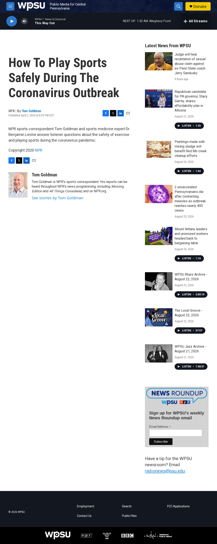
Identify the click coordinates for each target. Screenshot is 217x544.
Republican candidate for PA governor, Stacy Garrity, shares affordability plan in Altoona (191, 101)
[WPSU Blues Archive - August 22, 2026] (158, 281)
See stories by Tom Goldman (57, 197)
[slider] (31, 21)
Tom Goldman (31, 111)
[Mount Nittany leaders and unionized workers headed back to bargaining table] (158, 236)
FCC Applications (178, 506)
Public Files (129, 515)
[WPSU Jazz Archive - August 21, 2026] (158, 353)
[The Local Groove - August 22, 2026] (158, 317)
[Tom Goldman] (18, 185)
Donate (199, 6)
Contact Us (84, 515)
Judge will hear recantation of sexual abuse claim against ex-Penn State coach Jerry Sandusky (190, 63)
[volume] (24, 21)
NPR (38, 150)
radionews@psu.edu (165, 470)
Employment (85, 506)
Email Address (160, 427)
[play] (11, 21)
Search (127, 506)
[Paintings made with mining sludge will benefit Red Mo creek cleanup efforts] (158, 148)
